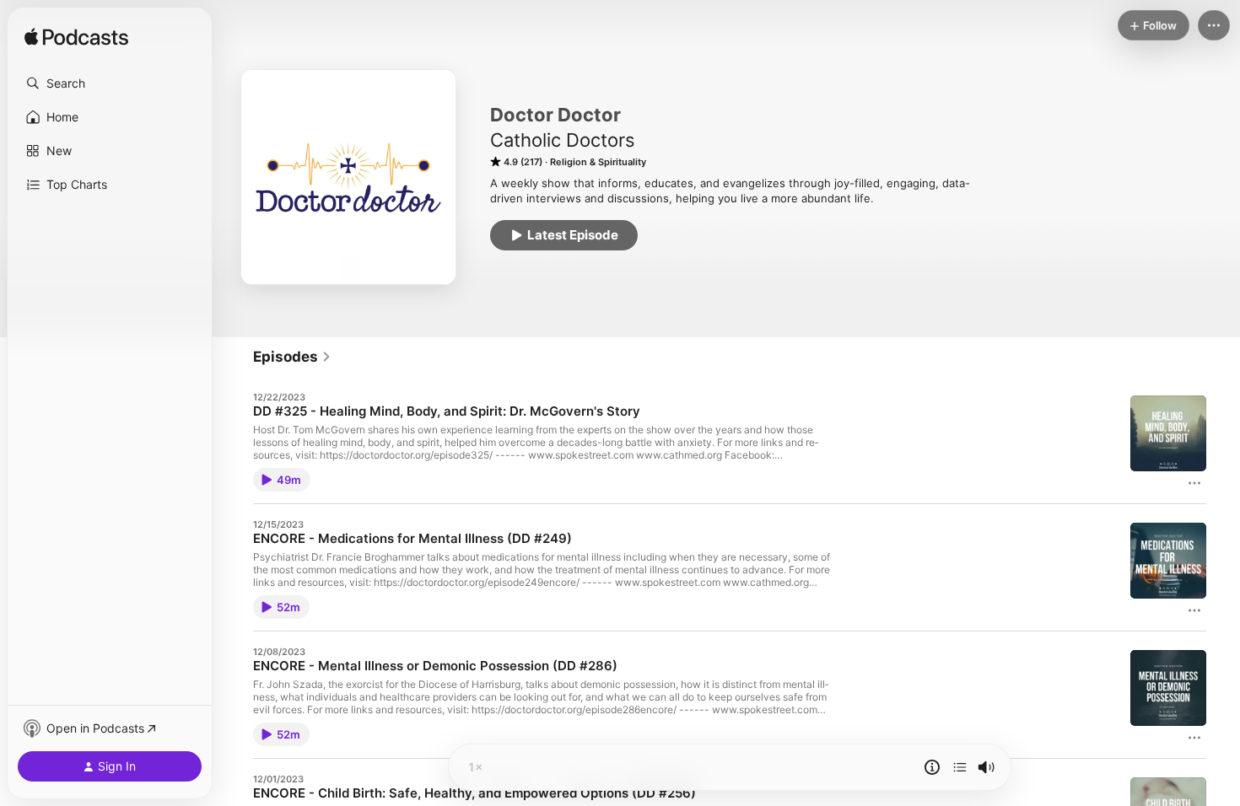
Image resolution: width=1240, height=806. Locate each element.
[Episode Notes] (932, 767)
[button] (110, 83)
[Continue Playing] (960, 767)
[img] (76, 38)
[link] (292, 356)
